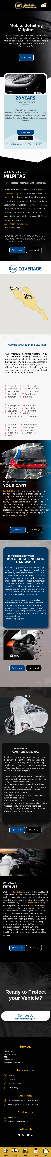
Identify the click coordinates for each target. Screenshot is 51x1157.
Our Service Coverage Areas (16, 224)
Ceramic (36, 1155)
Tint (45, 1155)
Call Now (5, 1155)
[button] (6, 5)
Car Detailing (9, 491)
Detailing (15, 1155)
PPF (25, 1155)
